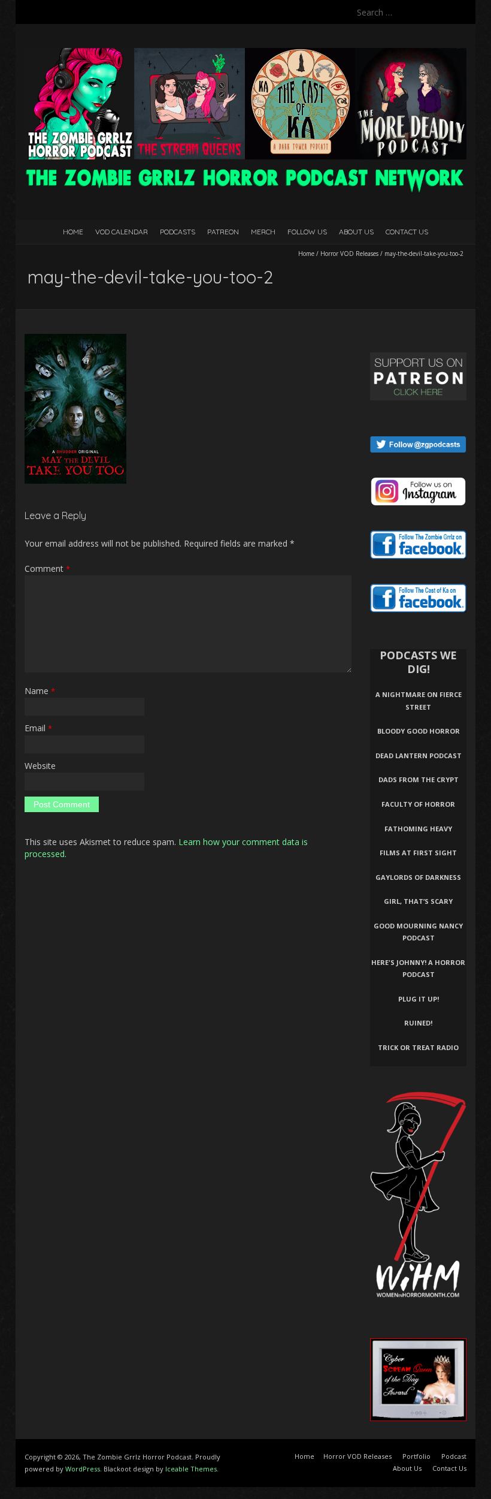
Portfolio (416, 1456)
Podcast (453, 1456)
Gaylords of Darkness (418, 877)
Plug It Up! (418, 998)
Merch (263, 231)
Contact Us (407, 231)
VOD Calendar (121, 231)
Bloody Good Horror (418, 730)
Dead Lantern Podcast (418, 755)
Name (40, 690)
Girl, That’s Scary (418, 901)
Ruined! (418, 1022)
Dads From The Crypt (418, 779)
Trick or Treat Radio (418, 1047)
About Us (356, 231)
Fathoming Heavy (418, 828)
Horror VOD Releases (349, 253)
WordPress (82, 1468)
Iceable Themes (191, 1468)
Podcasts (177, 231)
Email (38, 728)
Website (40, 765)
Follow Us (307, 231)
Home (73, 231)
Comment (47, 568)
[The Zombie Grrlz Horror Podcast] (245, 53)
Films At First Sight (418, 852)
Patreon (223, 231)
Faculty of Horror (418, 804)
